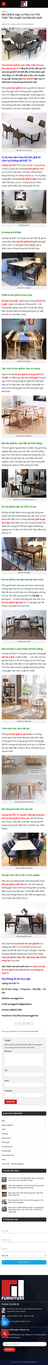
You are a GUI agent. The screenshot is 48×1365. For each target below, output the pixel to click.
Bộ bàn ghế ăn (7, 1125)
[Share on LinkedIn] (28, 1023)
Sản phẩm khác (8, 1155)
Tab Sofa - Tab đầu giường (12, 1164)
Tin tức (4, 11)
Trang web (8, 1091)
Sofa (4, 1159)
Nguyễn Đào (29, 24)
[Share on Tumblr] (32, 1023)
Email (6, 1080)
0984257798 (15, 1010)
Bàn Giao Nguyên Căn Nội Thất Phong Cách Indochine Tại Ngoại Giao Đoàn (26, 1187)
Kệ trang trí (6, 1138)
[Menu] (4, 4)
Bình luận (8, 1051)
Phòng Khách (7, 1147)
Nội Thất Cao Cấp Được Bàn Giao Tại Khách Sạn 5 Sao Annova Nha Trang (26, 1179)
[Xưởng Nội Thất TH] (24, 4)
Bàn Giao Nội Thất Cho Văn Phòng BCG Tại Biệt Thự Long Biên (25, 1201)
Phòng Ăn (6, 1142)
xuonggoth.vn (17, 998)
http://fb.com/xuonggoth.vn (25, 1016)
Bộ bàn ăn (25, 970)
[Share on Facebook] (16, 1023)
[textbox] (23, 1255)
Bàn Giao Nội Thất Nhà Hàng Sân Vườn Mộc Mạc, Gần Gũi (25, 1194)
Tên (6, 1070)
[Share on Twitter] (20, 1023)
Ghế (3, 1129)
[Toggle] (45, 1121)
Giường (5, 1134)
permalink (35, 1031)
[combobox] (24, 1255)
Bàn (3, 1121)
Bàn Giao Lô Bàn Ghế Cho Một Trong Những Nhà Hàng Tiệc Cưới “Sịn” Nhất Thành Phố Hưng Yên (26, 1210)
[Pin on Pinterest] (24, 1023)
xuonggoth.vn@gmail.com (20, 1004)
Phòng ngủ (6, 1151)
